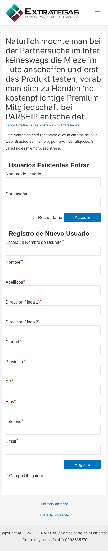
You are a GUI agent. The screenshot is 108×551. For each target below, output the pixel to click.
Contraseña (16, 194)
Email (12, 441)
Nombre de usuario (23, 174)
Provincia (15, 361)
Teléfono (15, 421)
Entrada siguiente (54, 515)
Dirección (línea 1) (24, 301)
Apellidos (15, 281)
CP (10, 381)
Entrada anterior (54, 504)
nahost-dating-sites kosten (28, 125)
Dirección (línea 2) (23, 322)
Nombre (14, 262)
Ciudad (13, 341)
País (11, 401)
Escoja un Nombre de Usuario (35, 242)
